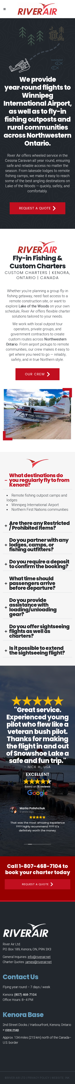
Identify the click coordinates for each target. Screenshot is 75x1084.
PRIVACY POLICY (39, 1077)
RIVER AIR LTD (16, 1077)
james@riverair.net (38, 962)
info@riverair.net (39, 957)
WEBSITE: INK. (61, 1077)
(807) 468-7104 (25, 994)
